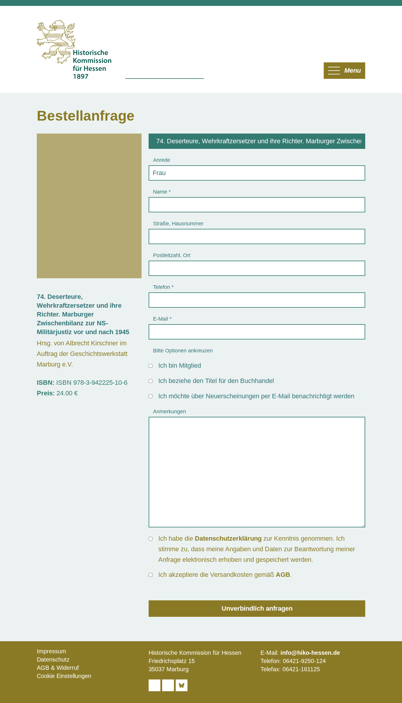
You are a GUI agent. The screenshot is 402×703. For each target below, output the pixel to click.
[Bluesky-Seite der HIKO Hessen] (181, 685)
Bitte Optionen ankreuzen (183, 351)
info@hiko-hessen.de (310, 652)
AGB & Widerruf (58, 667)
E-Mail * (162, 319)
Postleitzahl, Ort (171, 255)
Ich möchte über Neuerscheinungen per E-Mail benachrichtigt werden (256, 396)
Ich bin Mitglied (179, 365)
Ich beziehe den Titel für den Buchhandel (216, 380)
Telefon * (163, 287)
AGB (283, 574)
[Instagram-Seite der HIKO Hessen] (168, 685)
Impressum (51, 651)
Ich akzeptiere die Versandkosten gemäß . (225, 574)
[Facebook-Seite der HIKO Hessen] (154, 685)
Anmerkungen (169, 411)
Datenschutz (53, 659)
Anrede (161, 160)
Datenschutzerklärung (228, 538)
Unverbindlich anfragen (257, 608)
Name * (162, 192)
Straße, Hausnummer (178, 223)
